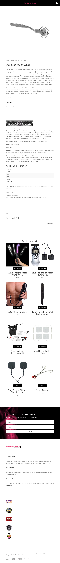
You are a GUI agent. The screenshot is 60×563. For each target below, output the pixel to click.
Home (3, 54)
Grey (8, 146)
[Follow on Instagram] (31, 426)
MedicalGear (48, 156)
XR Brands (7, 54)
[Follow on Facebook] (25, 426)
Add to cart (6, 65)
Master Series (10, 151)
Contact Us (30, 454)
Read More (35, 466)
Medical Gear (32, 156)
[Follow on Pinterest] (34, 426)
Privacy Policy (36, 472)
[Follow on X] (28, 426)
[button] (6, 69)
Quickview (18, 246)
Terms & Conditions (26, 472)
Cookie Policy (16, 472)
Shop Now (50, 210)
